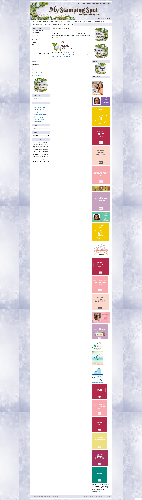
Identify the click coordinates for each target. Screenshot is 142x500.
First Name (35, 35)
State (39, 53)
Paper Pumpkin (61, 54)
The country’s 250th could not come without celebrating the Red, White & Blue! (41, 119)
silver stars (58, 56)
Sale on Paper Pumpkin (60, 28)
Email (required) (36, 32)
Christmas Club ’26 (76, 21)
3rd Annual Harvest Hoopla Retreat (45, 21)
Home (33, 21)
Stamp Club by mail (68, 24)
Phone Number (35, 58)
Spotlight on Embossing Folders (41, 112)
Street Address (35, 44)
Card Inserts (67, 21)
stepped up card (67, 56)
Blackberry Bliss (76, 54)
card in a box (84, 54)
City (33, 53)
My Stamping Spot (71, 11)
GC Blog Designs (106, 496)
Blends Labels (58, 21)
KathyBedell (58, 30)
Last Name (35, 39)
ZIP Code (46, 53)
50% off (70, 54)
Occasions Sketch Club (37, 24)
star (62, 56)
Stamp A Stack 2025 (57, 24)
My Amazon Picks (87, 21)
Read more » (59, 37)
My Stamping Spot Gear (99, 21)
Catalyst (91, 496)
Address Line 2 (35, 48)
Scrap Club (47, 24)
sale (54, 56)
